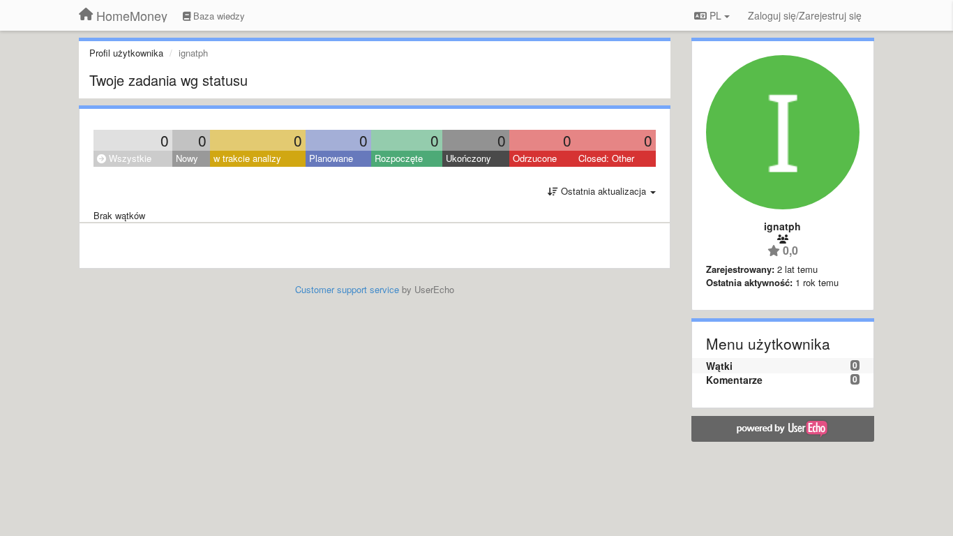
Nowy (187, 158)
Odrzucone (535, 158)
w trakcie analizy (247, 158)
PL (715, 15)
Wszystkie (128, 158)
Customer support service (347, 289)
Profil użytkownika (126, 52)
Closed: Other (606, 158)
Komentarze (734, 380)
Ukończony (468, 158)
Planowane (331, 158)
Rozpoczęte (399, 158)
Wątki (719, 366)
